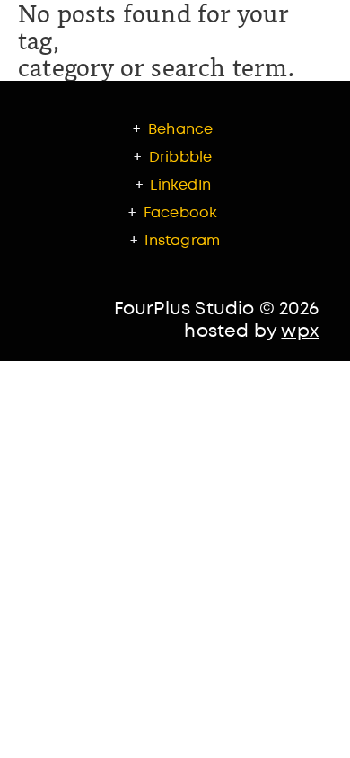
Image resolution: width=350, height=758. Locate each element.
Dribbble (181, 157)
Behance (179, 130)
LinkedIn (180, 185)
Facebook (181, 213)
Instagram (182, 241)
